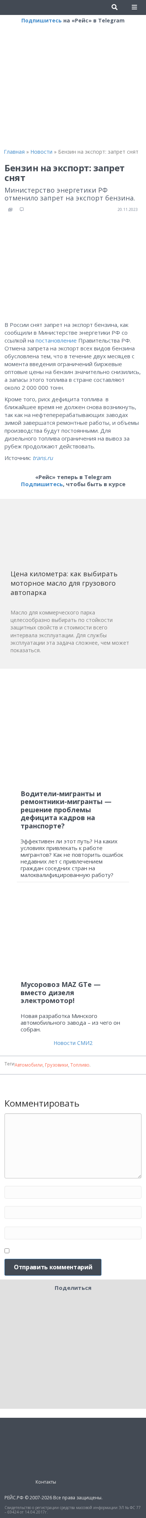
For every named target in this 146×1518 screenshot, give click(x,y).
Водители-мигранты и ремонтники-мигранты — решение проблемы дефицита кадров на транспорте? (66, 809)
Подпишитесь (41, 20)
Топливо (79, 1065)
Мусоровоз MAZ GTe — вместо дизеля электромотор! (61, 992)
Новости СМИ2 (73, 1042)
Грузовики (56, 1065)
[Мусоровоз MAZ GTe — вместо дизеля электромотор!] (73, 934)
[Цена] (66, 536)
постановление (56, 340)
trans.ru (43, 457)
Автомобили (29, 1065)
